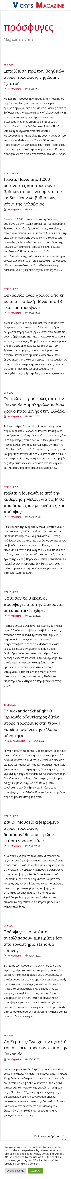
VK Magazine (14, 89)
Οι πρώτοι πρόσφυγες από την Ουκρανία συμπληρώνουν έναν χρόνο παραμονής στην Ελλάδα (34, 405)
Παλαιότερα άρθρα (46, 1136)
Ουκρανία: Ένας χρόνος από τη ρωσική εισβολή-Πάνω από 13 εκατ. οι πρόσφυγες (34, 301)
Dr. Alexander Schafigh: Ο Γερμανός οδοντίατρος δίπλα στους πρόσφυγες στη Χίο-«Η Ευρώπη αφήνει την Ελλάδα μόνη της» (32, 723)
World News (11, 173)
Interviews (10, 705)
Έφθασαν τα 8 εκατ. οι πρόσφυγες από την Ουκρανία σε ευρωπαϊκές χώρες (33, 604)
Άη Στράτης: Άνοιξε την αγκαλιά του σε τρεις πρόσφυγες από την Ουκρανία (35, 1048)
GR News (8, 65)
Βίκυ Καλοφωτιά (16, 741)
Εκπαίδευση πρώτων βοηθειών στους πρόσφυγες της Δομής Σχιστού (34, 77)
